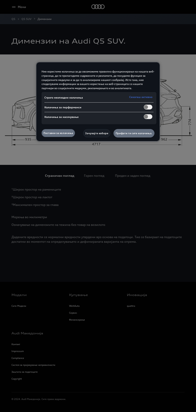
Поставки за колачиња (58, 133)
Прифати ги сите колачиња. (134, 133)
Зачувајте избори (96, 133)
